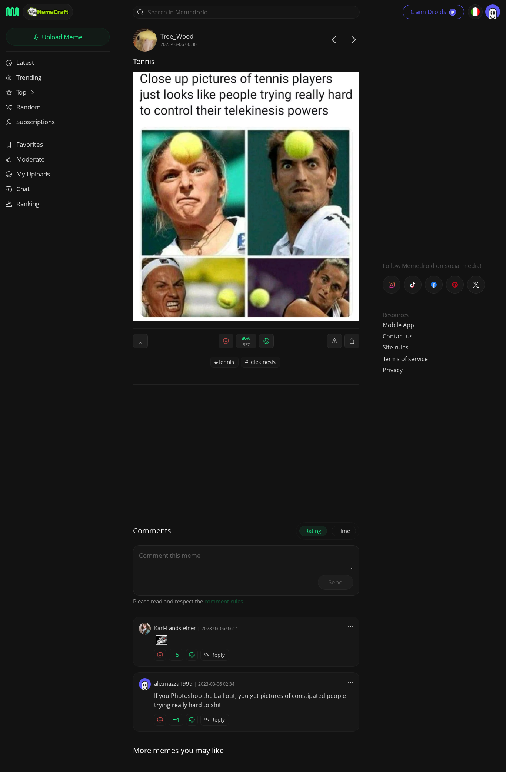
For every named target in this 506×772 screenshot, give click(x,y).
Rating (313, 530)
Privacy (393, 370)
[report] (334, 341)
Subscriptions (35, 121)
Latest (25, 62)
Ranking (27, 203)
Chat (23, 189)
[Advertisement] (438, 139)
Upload (61, 37)
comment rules (223, 601)
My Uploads (33, 174)
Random (28, 107)
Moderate (30, 159)
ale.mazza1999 (173, 683)
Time (343, 530)
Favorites (29, 144)
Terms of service (405, 359)
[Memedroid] (12, 11)
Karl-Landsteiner (175, 628)
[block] (351, 341)
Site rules (396, 347)
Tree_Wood (176, 36)
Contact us (398, 336)
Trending (28, 77)
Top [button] (22, 92)
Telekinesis (262, 361)
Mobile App (398, 325)
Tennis (226, 361)
